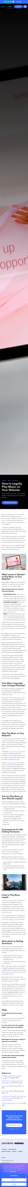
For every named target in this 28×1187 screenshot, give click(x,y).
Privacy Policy (13, 1171)
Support (20, 1151)
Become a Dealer (6, 1151)
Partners (14, 1151)
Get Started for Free (14, 1125)
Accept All (14, 1184)
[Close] (26, 1165)
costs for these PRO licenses (9, 919)
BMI (20, 663)
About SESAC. (5, 1091)
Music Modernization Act (18, 697)
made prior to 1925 (10, 972)
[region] (14, 1175)
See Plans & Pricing (10, 502)
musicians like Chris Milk (15, 751)
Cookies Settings (14, 1175)
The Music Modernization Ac (9, 1103)
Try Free (18, 6)
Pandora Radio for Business (7, 1160)
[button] (24, 6)
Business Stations (5, 1162)
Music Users (5, 1086)
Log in (10, 6)
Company (4, 1149)
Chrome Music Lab (12, 762)
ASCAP (16, 663)
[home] (3, 6)
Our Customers (12, 1149)
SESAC (3, 665)
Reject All (14, 1179)
